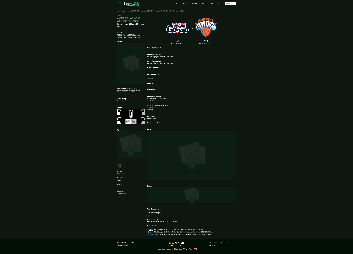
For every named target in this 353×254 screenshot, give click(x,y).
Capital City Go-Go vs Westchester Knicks (170, 11)
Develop (194, 3)
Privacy (223, 243)
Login (212, 3)
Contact (212, 245)
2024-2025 (150, 11)
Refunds (231, 243)
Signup (219, 3)
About (211, 243)
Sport (124, 11)
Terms (217, 243)
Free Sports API (122, 245)
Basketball (131, 11)
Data (176, 3)
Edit (184, 3)
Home (119, 11)
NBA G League (141, 11)
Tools (203, 3)
